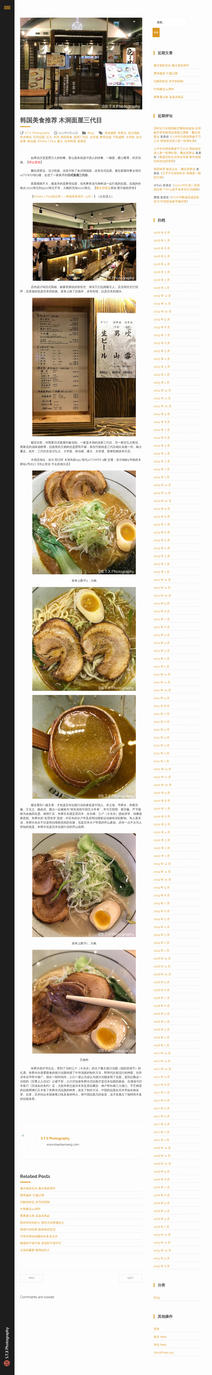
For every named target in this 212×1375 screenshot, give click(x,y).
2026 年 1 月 (162, 287)
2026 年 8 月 (162, 232)
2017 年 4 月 (162, 1116)
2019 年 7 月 (162, 903)
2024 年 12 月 (162, 390)
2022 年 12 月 (162, 579)
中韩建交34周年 (30, 1209)
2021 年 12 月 (162, 674)
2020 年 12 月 (162, 769)
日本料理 (70, 141)
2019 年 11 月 (162, 871)
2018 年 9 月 (162, 982)
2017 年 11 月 (162, 1061)
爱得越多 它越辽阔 (32, 1195)
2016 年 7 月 (162, 1187)
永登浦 (94, 137)
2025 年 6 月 (162, 343)
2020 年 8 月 (162, 800)
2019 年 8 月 (162, 895)
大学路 (130, 137)
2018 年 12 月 (162, 958)
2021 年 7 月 (162, 714)
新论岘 (31, 141)
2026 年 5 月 (162, 256)
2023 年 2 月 (162, 564)
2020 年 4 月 (162, 832)
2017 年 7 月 (162, 1092)
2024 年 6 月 (162, 437)
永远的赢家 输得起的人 (35, 1250)
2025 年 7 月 (162, 335)
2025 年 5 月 (162, 351)
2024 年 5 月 (162, 445)
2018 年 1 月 (161, 1045)
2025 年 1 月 (162, 382)
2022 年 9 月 (162, 603)
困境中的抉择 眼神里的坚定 (38, 1229)
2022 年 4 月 (162, 643)
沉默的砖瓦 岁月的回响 (35, 1202)
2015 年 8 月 (162, 1266)
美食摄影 (110, 133)
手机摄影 (118, 137)
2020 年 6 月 (162, 816)
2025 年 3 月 (162, 366)
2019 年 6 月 (162, 911)
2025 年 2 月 (162, 374)
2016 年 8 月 (162, 1179)
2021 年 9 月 (162, 698)
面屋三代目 (81, 137)
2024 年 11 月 (162, 398)
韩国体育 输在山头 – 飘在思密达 (174, 169)
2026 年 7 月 (162, 240)
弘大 (49, 137)
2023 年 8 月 (162, 516)
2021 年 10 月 (162, 690)
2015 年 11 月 (162, 1242)
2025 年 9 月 (162, 319)
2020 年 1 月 (162, 856)
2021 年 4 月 (162, 737)
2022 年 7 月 (162, 619)
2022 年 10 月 (162, 595)
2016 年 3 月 (162, 1219)
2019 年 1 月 (161, 950)
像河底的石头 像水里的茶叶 (38, 1188)
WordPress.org (164, 1352)
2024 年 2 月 (162, 469)
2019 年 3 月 (162, 934)
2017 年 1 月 (161, 1140)
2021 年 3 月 (162, 745)
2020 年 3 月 (162, 840)
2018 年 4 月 (162, 1021)
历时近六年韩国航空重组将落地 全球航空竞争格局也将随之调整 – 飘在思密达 (177, 132)
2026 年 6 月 (162, 248)
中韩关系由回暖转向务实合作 (39, 1236)
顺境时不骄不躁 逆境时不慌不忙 (40, 1243)
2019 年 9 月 (162, 887)
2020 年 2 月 (162, 848)
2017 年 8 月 (162, 1084)
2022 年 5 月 (162, 635)
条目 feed (160, 1336)
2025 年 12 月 (162, 295)
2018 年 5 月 (162, 1013)
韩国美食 (66, 137)
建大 (60, 141)
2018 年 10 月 (162, 974)
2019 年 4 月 (162, 927)
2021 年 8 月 (162, 706)
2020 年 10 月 (163, 785)
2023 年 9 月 (162, 508)
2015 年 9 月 (162, 1258)
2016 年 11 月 (162, 1155)
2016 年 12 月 (162, 1148)
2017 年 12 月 (162, 1053)
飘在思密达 (103, 188)
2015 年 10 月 (162, 1250)
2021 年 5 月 (162, 729)
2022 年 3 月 (162, 650)
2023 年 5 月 (162, 540)
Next (130, 1278)
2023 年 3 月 (162, 556)
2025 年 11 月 (162, 303)
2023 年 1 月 (162, 572)
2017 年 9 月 (162, 1076)
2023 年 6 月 (162, 532)
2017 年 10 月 (162, 1069)
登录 (156, 1329)
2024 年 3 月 (162, 461)
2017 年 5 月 (162, 1108)
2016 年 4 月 (162, 1211)
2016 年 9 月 (162, 1171)
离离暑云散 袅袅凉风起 (35, 1215)
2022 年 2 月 (162, 658)
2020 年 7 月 (162, 808)
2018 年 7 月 (162, 998)
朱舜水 (122, 133)
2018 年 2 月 (162, 1037)
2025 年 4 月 (162, 358)
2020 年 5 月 (162, 824)
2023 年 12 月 (162, 485)
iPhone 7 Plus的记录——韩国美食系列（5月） (64, 196)
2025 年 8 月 (162, 327)
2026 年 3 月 (162, 272)
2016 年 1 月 (161, 1226)
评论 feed (160, 1344)
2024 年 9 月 (162, 414)
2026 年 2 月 (162, 280)
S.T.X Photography (37, 133)
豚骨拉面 (105, 137)
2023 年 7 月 (162, 524)
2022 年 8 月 (162, 611)
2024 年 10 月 (162, 406)
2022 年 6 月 (162, 627)
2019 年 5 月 (162, 919)
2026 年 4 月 (162, 264)
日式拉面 (39, 137)
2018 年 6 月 (162, 1005)
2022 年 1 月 (161, 666)
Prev (32, 1278)
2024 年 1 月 (162, 477)
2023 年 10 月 (162, 500)
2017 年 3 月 (162, 1124)
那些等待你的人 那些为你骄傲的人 (42, 1222)
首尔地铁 (134, 133)
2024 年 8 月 (162, 422)
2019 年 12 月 (162, 863)
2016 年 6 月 (162, 1195)
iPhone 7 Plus (46, 141)
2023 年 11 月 (162, 493)
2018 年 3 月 (162, 1029)
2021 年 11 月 (162, 682)
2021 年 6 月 (162, 721)
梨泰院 (81, 141)
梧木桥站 (26, 137)
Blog (91, 133)
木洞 (56, 137)
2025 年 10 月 (162, 311)
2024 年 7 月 (162, 429)
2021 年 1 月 (161, 761)
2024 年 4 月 (162, 453)
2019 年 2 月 (162, 942)
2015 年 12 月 (162, 1234)
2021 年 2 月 (161, 753)
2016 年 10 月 (162, 1163)
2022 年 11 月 (162, 587)
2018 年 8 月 (162, 990)
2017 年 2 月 (162, 1132)
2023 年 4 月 (162, 548)
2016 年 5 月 (162, 1203)
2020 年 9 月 (162, 792)
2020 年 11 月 (162, 777)
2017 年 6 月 (162, 1100)
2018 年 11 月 (162, 966)
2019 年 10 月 (162, 879)
